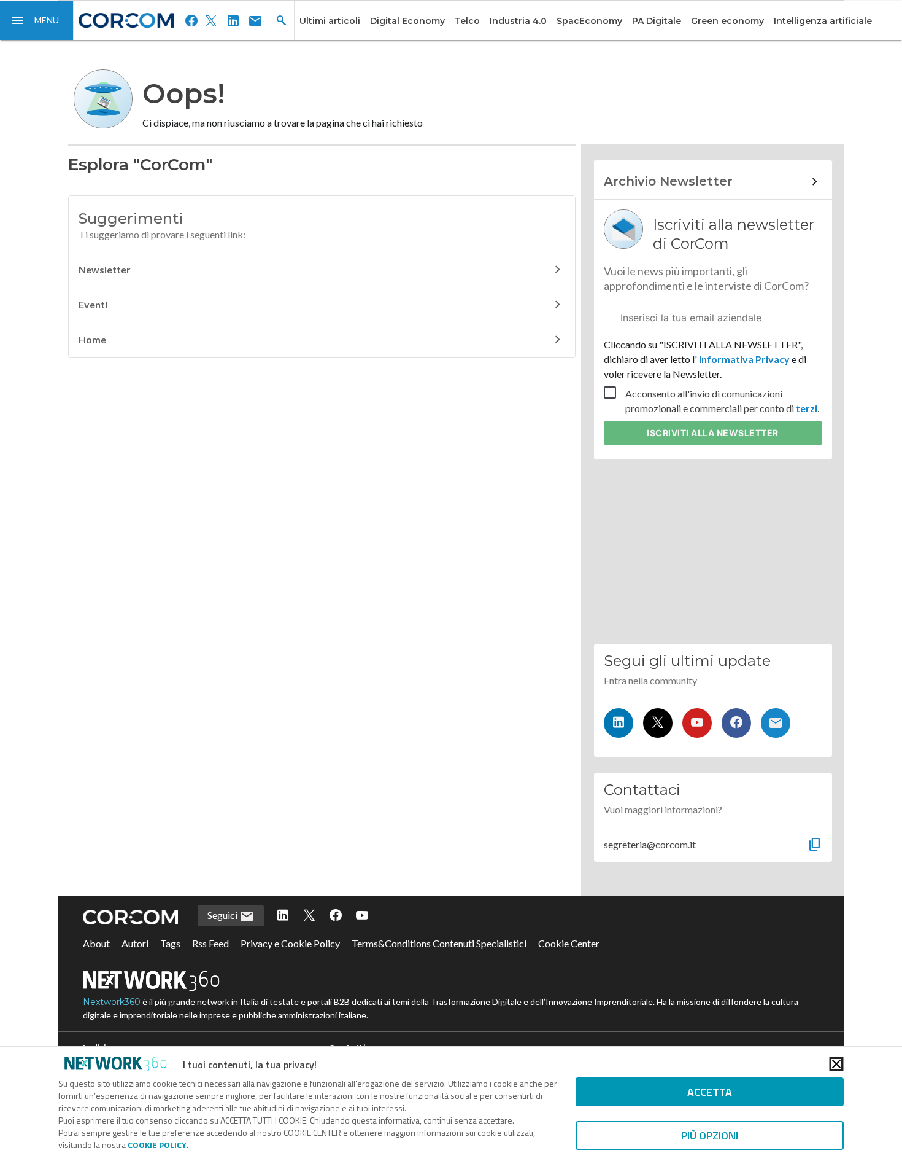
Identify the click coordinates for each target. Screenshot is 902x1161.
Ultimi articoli (329, 20)
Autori (134, 943)
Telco (467, 20)
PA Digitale (656, 20)
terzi (806, 408)
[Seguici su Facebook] (736, 723)
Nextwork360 (112, 1001)
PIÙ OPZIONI (709, 1135)
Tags (170, 943)
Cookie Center (568, 943)
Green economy (727, 20)
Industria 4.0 (518, 20)
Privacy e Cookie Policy (290, 943)
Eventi (93, 304)
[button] (37, 20)
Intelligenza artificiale (823, 20)
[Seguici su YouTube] (697, 723)
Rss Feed (210, 943)
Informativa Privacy (744, 359)
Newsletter (105, 269)
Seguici (223, 915)
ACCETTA (709, 1092)
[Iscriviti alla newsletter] (775, 723)
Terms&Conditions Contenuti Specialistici (439, 943)
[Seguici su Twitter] (658, 723)
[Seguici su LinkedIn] (618, 723)
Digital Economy (407, 20)
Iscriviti (713, 433)
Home (92, 339)
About (96, 943)
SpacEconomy (589, 20)
